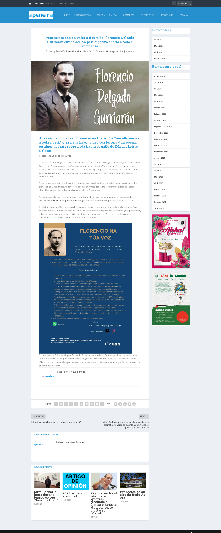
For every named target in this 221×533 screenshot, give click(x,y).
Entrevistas (147, 15)
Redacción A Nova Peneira (68, 51)
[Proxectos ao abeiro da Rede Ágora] (133, 480)
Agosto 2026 (159, 76)
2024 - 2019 (159, 208)
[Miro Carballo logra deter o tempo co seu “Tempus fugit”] (47, 480)
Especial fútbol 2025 (163, 126)
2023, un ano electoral (73, 494)
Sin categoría (112, 51)
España (184, 15)
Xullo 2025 (158, 164)
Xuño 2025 (158, 170)
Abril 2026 (158, 52)
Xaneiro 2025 (160, 202)
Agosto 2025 (159, 158)
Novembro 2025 (161, 139)
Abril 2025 (158, 183)
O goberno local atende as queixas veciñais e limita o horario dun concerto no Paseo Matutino (104, 503)
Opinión (100, 15)
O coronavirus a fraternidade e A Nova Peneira (64, 3)
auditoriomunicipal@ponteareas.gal (67, 200)
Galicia (113, 15)
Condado (100, 51)
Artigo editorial (83, 15)
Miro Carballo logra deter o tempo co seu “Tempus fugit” (46, 496)
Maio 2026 (158, 46)
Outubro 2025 (160, 145)
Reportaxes (167, 15)
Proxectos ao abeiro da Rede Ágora (133, 495)
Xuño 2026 (158, 39)
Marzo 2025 (159, 189)
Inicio (67, 15)
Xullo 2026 (158, 82)
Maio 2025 (158, 177)
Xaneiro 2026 (160, 120)
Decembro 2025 (161, 133)
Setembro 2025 (161, 151)
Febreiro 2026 (160, 114)
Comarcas (128, 15)
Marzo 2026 (159, 58)
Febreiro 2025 (160, 196)
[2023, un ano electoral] (76, 481)
